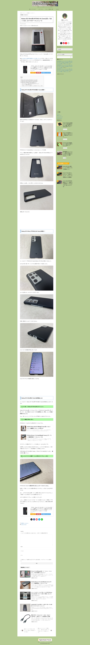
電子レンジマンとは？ (32, 9)
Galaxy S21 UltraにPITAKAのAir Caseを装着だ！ (29, 81)
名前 (22, 546)
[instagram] (64, 43)
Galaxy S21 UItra (23, 524)
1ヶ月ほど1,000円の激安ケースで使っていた (31, 58)
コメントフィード (60, 116)
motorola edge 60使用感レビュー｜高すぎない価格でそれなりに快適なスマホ (67, 144)
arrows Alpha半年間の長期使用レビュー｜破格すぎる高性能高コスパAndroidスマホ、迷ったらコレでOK (67, 184)
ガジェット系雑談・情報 (49, 9)
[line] (42, 519)
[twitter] (31, 519)
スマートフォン (40, 9)
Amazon (33, 72)
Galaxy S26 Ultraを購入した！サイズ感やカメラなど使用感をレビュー (67, 168)
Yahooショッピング (46, 72)
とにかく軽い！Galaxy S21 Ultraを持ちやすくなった (31, 83)
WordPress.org (59, 118)
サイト (22, 555)
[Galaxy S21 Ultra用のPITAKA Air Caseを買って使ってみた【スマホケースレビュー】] (39, 519)
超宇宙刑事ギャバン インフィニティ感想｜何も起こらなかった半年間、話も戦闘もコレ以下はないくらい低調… (64, 62)
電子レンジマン (66, 63)
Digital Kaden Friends (45, 640)
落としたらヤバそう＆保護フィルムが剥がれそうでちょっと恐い (33, 85)
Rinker (34, 70)
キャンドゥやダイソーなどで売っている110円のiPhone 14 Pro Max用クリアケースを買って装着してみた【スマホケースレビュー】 (41, 594)
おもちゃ (57, 9)
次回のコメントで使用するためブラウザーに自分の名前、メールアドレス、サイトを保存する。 (36, 560)
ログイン (58, 113)
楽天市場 (38, 72)
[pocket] (37, 519)
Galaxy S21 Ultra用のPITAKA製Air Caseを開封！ (29, 80)
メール (22, 550)
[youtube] (66, 43)
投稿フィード (59, 115)
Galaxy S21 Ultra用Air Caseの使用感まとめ (28, 82)
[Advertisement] (36, 221)
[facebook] (34, 519)
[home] (68, 43)
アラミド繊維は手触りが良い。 (28, 84)
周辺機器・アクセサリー (24, 523)
